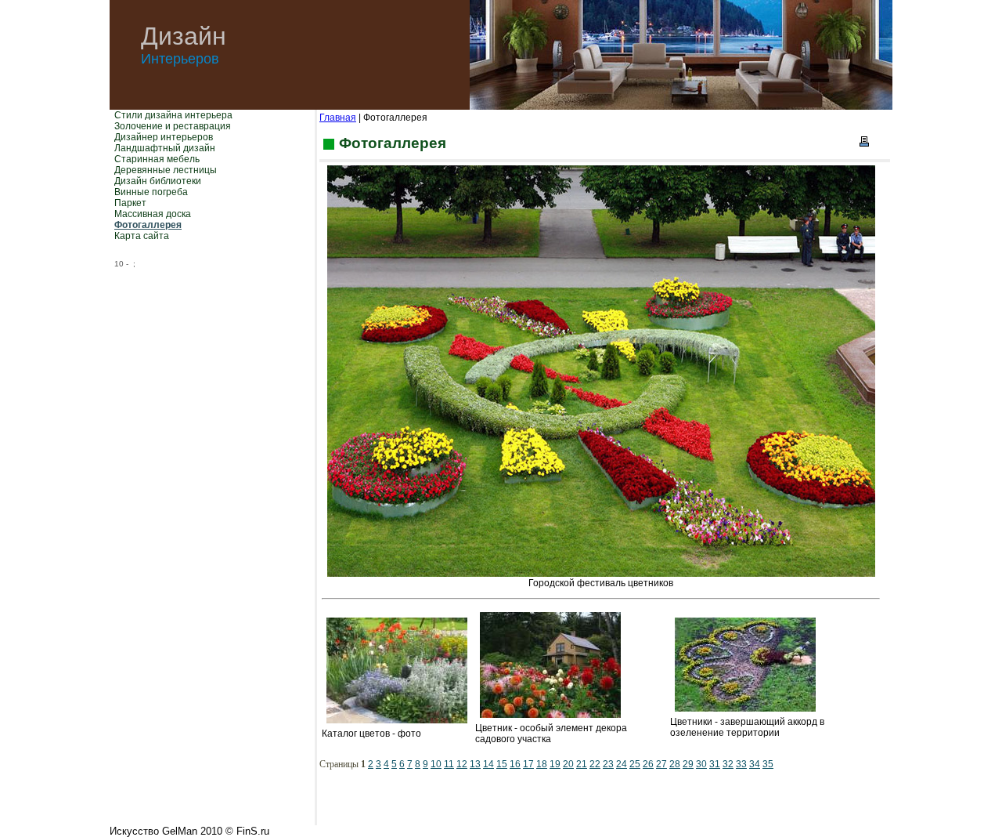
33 (741, 764)
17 (528, 764)
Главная (337, 117)
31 (714, 764)
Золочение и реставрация (172, 126)
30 (701, 764)
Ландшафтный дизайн (164, 148)
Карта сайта (141, 235)
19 (555, 764)
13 (475, 764)
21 (581, 764)
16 (515, 764)
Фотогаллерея (148, 224)
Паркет (130, 202)
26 (648, 764)
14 (488, 764)
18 (541, 764)
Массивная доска (152, 213)
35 (767, 764)
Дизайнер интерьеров (163, 137)
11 (449, 764)
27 (661, 764)
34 (754, 764)
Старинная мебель (157, 159)
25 (634, 764)
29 (688, 764)
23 (608, 764)
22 (594, 764)
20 (568, 764)
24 (621, 764)
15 (501, 764)
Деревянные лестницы (165, 170)
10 (436, 764)
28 (674, 764)
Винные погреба (151, 192)
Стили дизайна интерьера (173, 115)
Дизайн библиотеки (157, 181)
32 (728, 764)
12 (461, 764)
